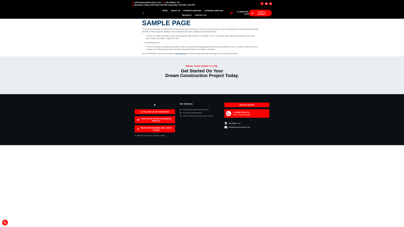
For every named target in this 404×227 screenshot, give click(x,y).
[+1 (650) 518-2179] (228, 113)
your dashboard (181, 53)
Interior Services (192, 11)
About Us (175, 11)
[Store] (266, 3)
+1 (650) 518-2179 (241, 112)
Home (165, 11)
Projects (187, 15)
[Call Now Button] (5, 222)
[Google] (270, 3)
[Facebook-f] (262, 3)
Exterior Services (214, 11)
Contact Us (200, 15)
